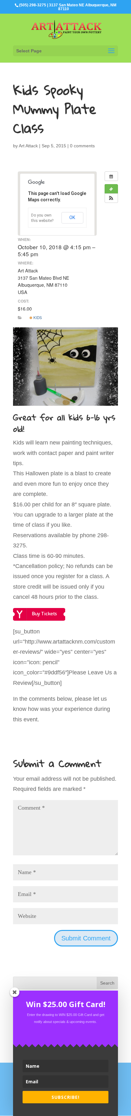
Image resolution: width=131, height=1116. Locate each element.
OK (72, 217)
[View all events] (111, 176)
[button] (111, 198)
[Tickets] (111, 189)
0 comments (82, 145)
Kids (37, 317)
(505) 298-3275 (32, 5)
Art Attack (28, 145)
